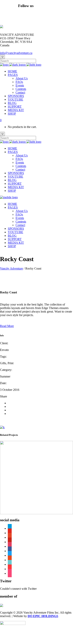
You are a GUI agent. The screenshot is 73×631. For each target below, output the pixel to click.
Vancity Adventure (11, 268)
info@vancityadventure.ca (16, 53)
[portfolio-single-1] (2, 427)
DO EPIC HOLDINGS (43, 616)
